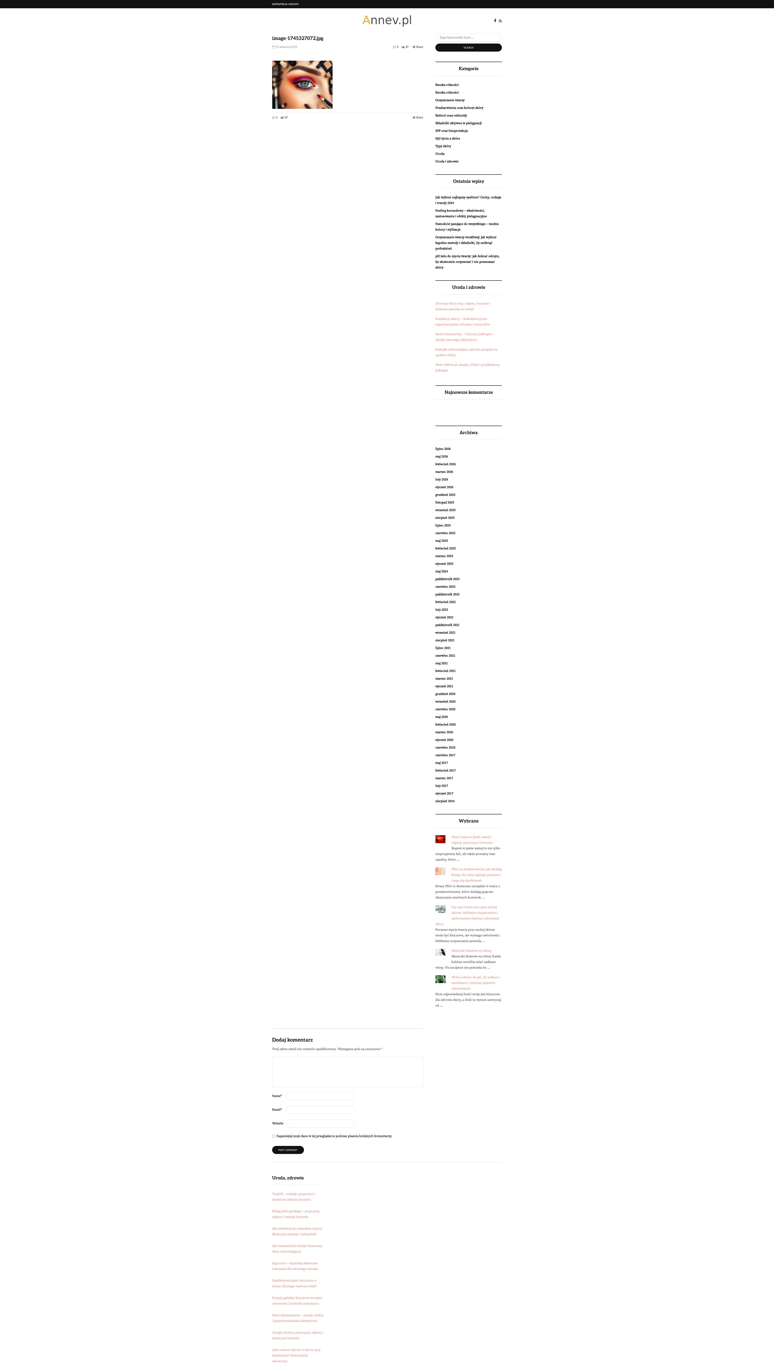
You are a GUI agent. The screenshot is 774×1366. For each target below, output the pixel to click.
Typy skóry (443, 146)
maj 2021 (441, 663)
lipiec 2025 (443, 525)
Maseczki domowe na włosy (471, 951)
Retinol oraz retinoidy (451, 115)
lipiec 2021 (443, 648)
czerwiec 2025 (445, 533)
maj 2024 (441, 571)
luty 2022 (441, 610)
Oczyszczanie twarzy (450, 100)
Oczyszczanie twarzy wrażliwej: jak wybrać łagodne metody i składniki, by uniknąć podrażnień (465, 243)
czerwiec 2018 (445, 747)
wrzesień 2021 (445, 633)
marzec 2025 (444, 556)
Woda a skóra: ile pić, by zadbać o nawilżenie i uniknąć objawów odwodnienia (476, 983)
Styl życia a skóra (447, 138)
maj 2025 (441, 541)
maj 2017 (441, 763)
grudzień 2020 (445, 694)
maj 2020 (441, 717)
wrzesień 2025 (445, 510)
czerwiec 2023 (445, 587)
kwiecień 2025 (445, 548)
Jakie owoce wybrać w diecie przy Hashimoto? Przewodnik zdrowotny (296, 1355)
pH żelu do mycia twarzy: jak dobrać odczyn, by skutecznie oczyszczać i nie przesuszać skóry (467, 261)
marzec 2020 (444, 732)
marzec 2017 (444, 778)
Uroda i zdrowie (447, 161)
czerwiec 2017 (445, 755)
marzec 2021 (444, 679)
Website (277, 1123)
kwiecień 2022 (445, 602)
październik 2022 (447, 594)
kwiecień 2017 (445, 770)
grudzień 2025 (445, 495)
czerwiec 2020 (445, 709)
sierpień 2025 (445, 518)
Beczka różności (447, 85)
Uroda (439, 154)
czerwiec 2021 (445, 656)
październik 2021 (447, 625)
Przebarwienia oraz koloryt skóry (459, 108)
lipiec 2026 (443, 449)
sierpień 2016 (445, 801)
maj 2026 (441, 456)
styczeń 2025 (444, 564)
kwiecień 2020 (445, 725)
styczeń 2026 (444, 487)
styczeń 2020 (444, 740)
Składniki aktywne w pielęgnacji (458, 123)
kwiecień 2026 (445, 464)
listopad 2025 (444, 502)
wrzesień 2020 (445, 702)
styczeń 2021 (444, 686)
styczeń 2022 (444, 617)
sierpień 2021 (445, 640)
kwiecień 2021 (445, 671)
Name (277, 1096)
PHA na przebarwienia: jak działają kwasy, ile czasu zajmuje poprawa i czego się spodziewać (477, 875)
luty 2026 (441, 479)
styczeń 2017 (444, 793)
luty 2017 (441, 786)
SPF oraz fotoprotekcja (451, 131)
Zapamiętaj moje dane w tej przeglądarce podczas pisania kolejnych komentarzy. (334, 1136)
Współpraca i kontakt (285, 4)
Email (277, 1110)
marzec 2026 (444, 472)
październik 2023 (447, 579)
